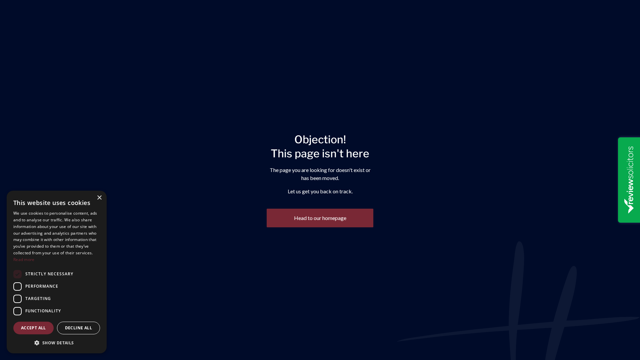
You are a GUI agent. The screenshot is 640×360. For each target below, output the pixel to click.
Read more (24, 259)
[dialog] (57, 272)
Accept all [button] (33, 328)
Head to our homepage (320, 218)
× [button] (99, 197)
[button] (56, 343)
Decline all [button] (78, 328)
